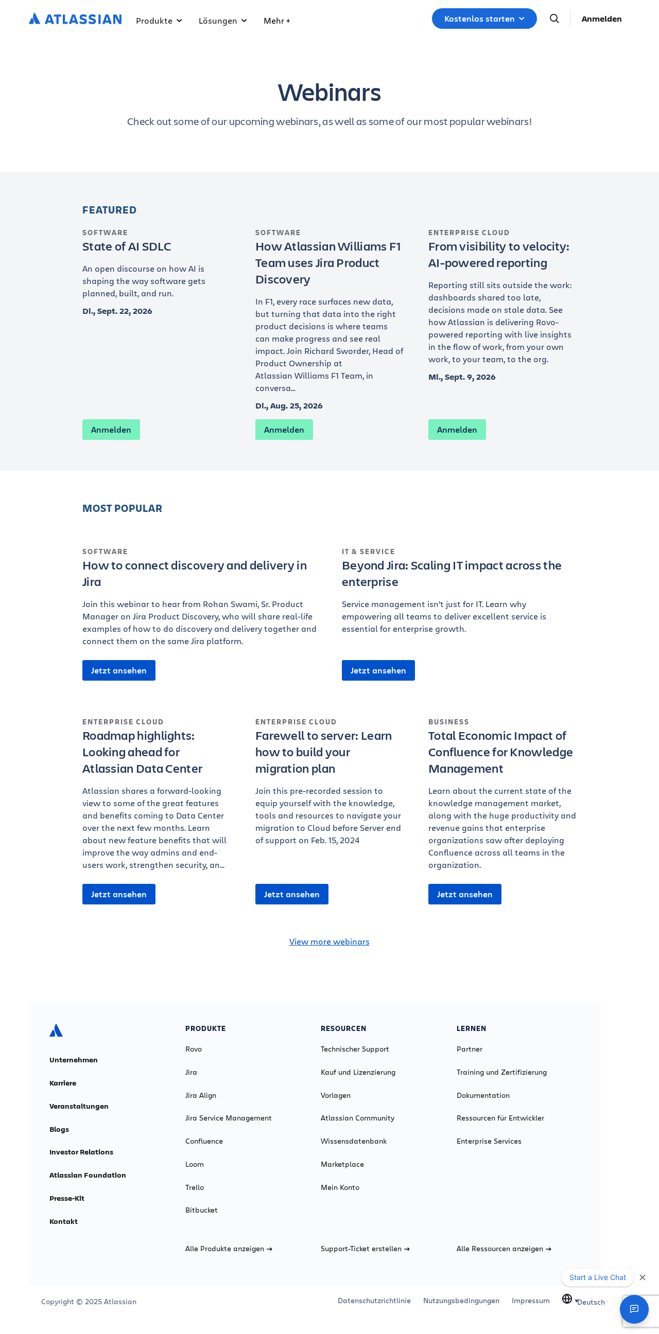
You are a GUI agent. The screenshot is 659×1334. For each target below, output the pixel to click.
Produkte (154, 20)
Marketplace (342, 1164)
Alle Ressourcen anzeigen (500, 1248)
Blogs (59, 1129)
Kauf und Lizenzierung (358, 1072)
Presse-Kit (66, 1198)
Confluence (204, 1141)
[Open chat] (634, 1309)
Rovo (193, 1049)
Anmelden (602, 18)
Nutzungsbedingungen (461, 1300)
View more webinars (329, 941)
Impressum (531, 1300)
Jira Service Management (228, 1118)
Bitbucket (201, 1210)
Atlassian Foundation (87, 1175)
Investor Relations (81, 1152)
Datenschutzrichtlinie (374, 1300)
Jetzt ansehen (119, 670)
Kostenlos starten (479, 18)
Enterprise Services (489, 1141)
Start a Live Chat (597, 1277)
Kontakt (63, 1221)
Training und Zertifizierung (502, 1072)
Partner (469, 1049)
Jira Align (200, 1095)
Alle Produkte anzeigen (224, 1248)
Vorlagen (336, 1095)
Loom (194, 1164)
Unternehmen (73, 1060)
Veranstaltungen (79, 1106)
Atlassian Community (357, 1118)
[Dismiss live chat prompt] (642, 1277)
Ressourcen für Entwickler (500, 1118)
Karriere (62, 1083)
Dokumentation (483, 1095)
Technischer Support (355, 1049)
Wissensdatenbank (354, 1141)
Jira (191, 1072)
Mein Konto (340, 1187)
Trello (194, 1187)
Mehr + (277, 20)
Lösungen (218, 20)
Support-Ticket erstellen (361, 1248)
